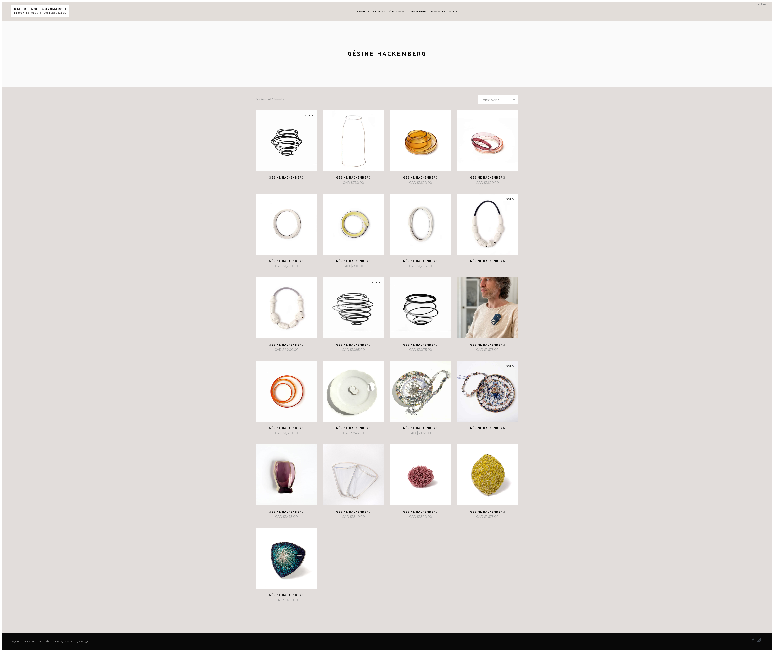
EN (764, 5)
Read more (277, 178)
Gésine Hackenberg (286, 177)
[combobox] (498, 100)
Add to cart (343, 183)
